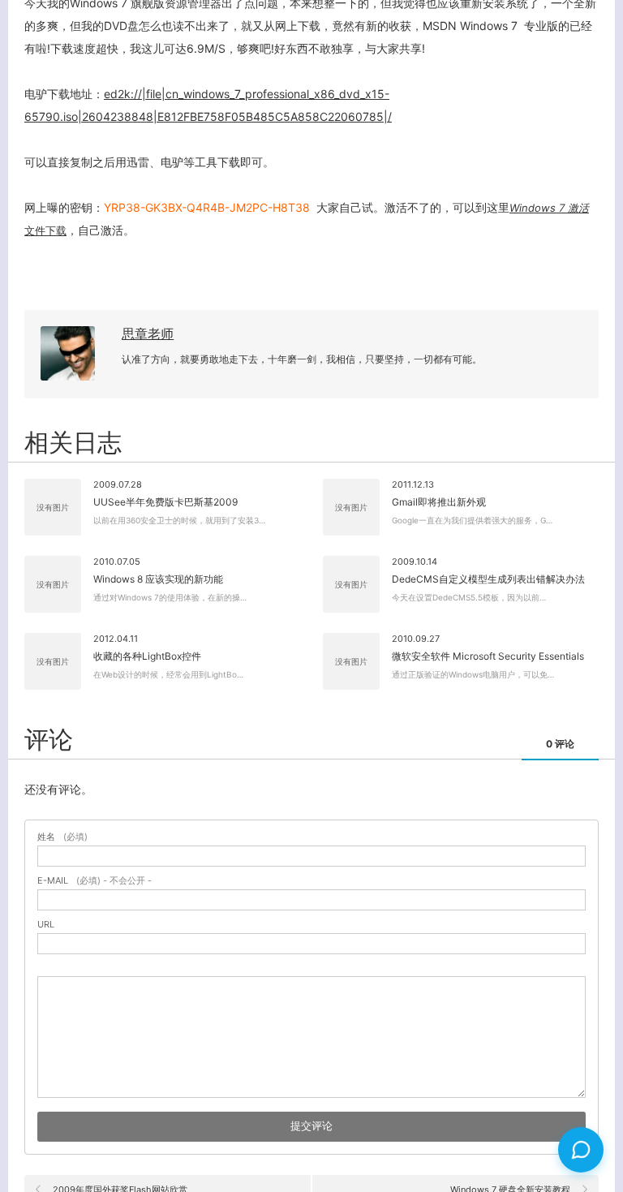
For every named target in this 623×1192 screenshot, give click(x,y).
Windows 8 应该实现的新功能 (158, 579)
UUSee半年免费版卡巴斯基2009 (165, 502)
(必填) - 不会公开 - (94, 880)
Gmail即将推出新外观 (439, 502)
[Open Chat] (581, 1150)
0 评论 (560, 744)
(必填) (62, 837)
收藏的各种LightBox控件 (147, 656)
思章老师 (148, 333)
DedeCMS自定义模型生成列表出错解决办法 (488, 579)
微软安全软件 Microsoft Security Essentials (488, 656)
